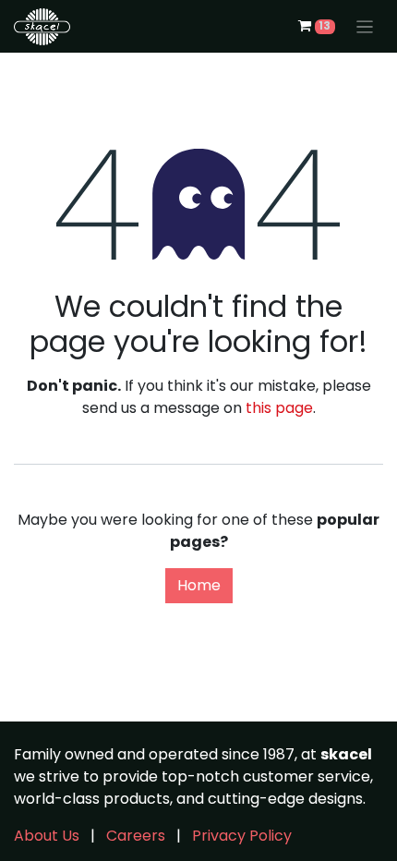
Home (199, 585)
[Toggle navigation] (365, 26)
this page (279, 407)
